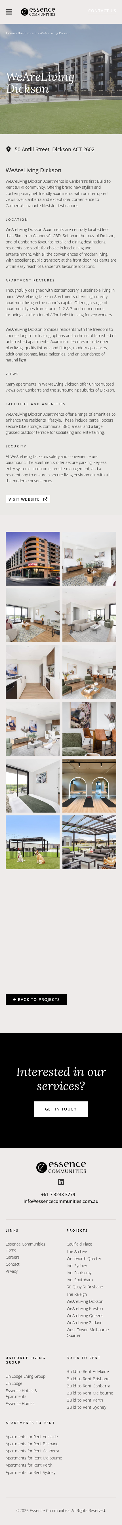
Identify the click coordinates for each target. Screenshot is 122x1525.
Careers (13, 1257)
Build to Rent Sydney (86, 1407)
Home (10, 33)
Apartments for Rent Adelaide (32, 1436)
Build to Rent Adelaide (88, 1371)
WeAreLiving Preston (85, 1308)
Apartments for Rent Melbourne (34, 1458)
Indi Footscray (79, 1272)
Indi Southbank (80, 1279)
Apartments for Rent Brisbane (32, 1443)
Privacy (12, 1271)
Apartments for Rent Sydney (30, 1472)
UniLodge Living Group (25, 1376)
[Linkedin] (61, 1182)
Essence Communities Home (25, 1246)
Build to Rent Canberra (88, 1386)
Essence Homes (20, 1403)
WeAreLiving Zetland (84, 1322)
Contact (13, 1264)
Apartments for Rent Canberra (32, 1451)
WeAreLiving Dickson (85, 1301)
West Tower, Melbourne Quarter (88, 1332)
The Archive (77, 1251)
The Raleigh (77, 1294)
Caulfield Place (79, 1244)
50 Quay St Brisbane (85, 1287)
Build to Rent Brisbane (88, 1378)
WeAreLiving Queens (85, 1315)
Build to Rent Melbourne (90, 1393)
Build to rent (27, 33)
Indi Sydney (77, 1265)
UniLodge (14, 1383)
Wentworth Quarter (84, 1258)
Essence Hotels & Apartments (21, 1393)
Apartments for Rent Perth (29, 1465)
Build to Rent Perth (85, 1400)
